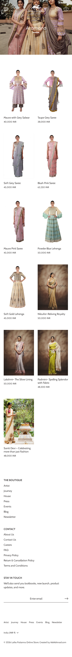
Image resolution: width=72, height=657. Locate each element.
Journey (8, 491)
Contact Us (10, 539)
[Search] (58, 9)
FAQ (6, 550)
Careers (8, 544)
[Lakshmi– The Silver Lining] (19, 353)
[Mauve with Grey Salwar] (19, 91)
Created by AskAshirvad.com (53, 642)
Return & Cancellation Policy (19, 560)
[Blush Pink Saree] (53, 156)
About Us (9, 534)
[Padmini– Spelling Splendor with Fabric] (53, 353)
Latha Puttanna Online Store (25, 642)
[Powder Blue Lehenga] (53, 222)
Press (6, 501)
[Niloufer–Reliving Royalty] (53, 287)
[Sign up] (66, 598)
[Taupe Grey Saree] (53, 91)
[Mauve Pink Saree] (19, 222)
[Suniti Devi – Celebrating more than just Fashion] (19, 421)
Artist (7, 485)
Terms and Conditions (16, 565)
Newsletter (10, 516)
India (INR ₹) (10, 632)
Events (7, 506)
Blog (6, 511)
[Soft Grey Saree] (19, 156)
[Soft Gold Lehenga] (19, 287)
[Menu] (6, 9)
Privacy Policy (11, 555)
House (7, 496)
